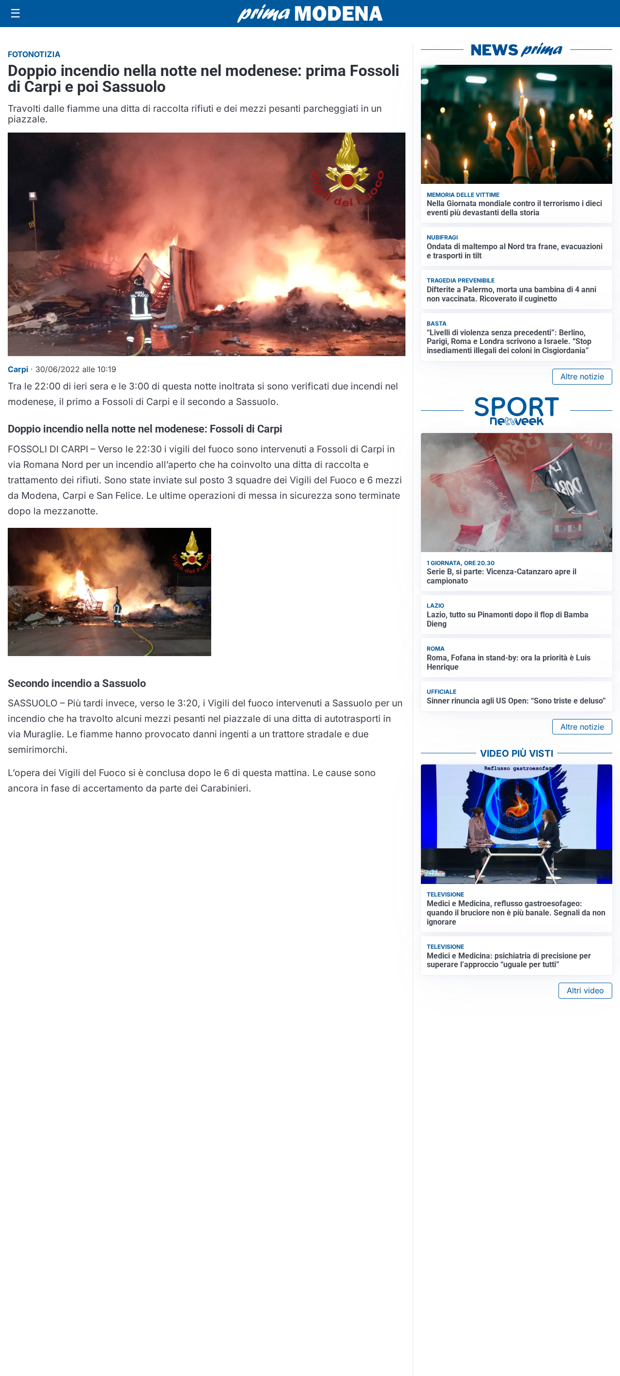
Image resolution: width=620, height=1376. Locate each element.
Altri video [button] (585, 990)
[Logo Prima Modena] (310, 13)
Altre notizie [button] (582, 376)
